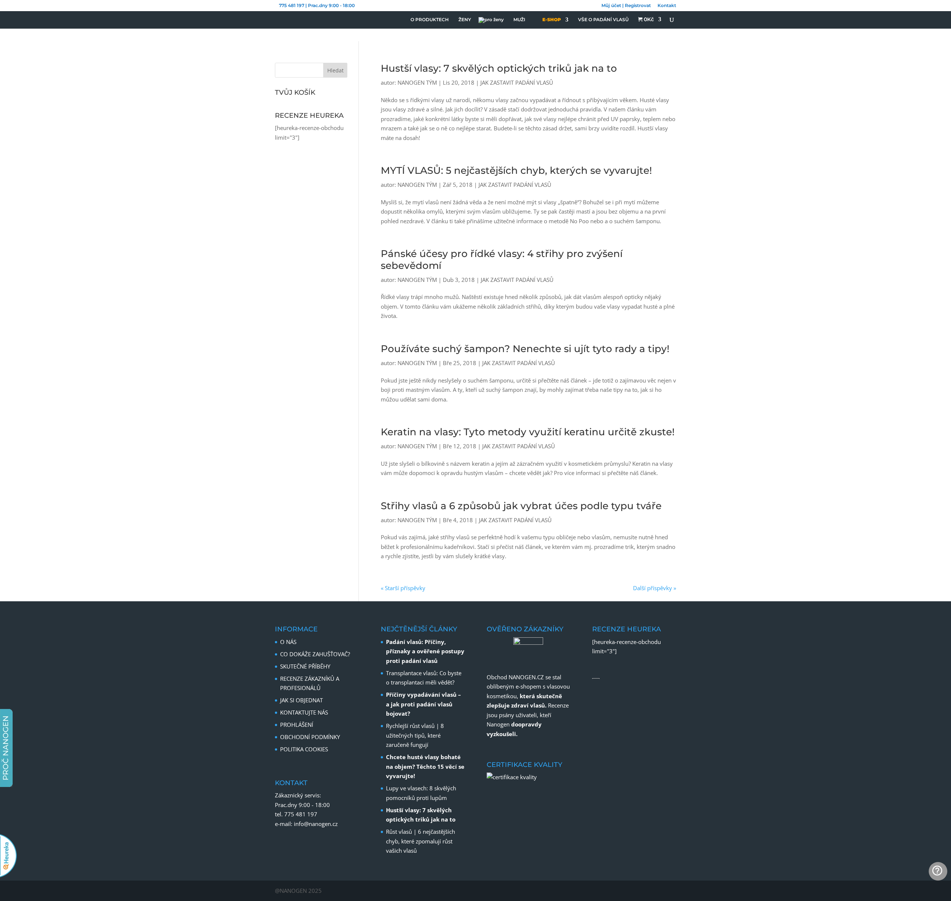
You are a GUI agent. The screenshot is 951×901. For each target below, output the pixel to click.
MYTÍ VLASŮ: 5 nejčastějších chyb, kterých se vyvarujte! (516, 170)
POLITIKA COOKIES (304, 749)
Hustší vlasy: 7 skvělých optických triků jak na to (499, 68)
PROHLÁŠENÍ (296, 724)
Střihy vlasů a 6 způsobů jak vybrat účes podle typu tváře (521, 506)
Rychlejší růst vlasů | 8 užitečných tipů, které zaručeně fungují (415, 735)
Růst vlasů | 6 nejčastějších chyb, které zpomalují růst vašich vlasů (420, 841)
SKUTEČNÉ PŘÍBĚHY (305, 666)
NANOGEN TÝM (417, 82)
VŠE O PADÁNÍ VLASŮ (603, 19)
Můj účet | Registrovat (626, 5)
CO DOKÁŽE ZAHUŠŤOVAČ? (315, 654)
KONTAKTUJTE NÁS (304, 712)
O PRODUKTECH (429, 19)
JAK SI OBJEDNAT (301, 700)
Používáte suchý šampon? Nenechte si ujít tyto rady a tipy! (525, 349)
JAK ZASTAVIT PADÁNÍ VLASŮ (516, 82)
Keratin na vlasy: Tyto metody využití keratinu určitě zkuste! (528, 432)
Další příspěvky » (654, 588)
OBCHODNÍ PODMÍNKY (310, 737)
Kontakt (667, 5)
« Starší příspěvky (403, 588)
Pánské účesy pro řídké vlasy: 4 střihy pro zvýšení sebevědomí (502, 259)
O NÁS (288, 641)
